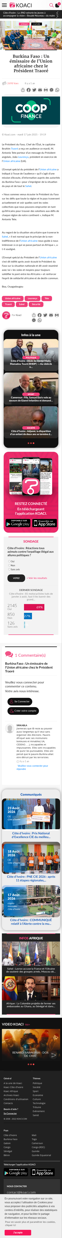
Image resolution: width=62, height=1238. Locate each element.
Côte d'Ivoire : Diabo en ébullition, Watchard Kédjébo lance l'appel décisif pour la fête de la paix (29, 14)
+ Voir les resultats (37, 577)
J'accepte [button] (17, 1232)
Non (13, 565)
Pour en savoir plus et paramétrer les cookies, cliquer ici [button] (30, 1223)
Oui (12, 561)
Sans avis (15, 569)
